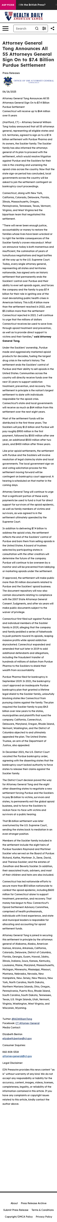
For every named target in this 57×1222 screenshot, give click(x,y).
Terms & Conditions (42, 1209)
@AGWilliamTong (22, 1018)
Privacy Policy (44, 1216)
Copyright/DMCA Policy (19, 1216)
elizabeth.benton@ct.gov (17, 1038)
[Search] (36, 28)
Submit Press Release (15, 1209)
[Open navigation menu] (5, 28)
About (14, 1203)
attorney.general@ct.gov (17, 1056)
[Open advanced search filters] (44, 28)
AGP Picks (8, 5)
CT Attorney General (28, 1023)
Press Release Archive (34, 1203)
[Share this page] (52, 28)
